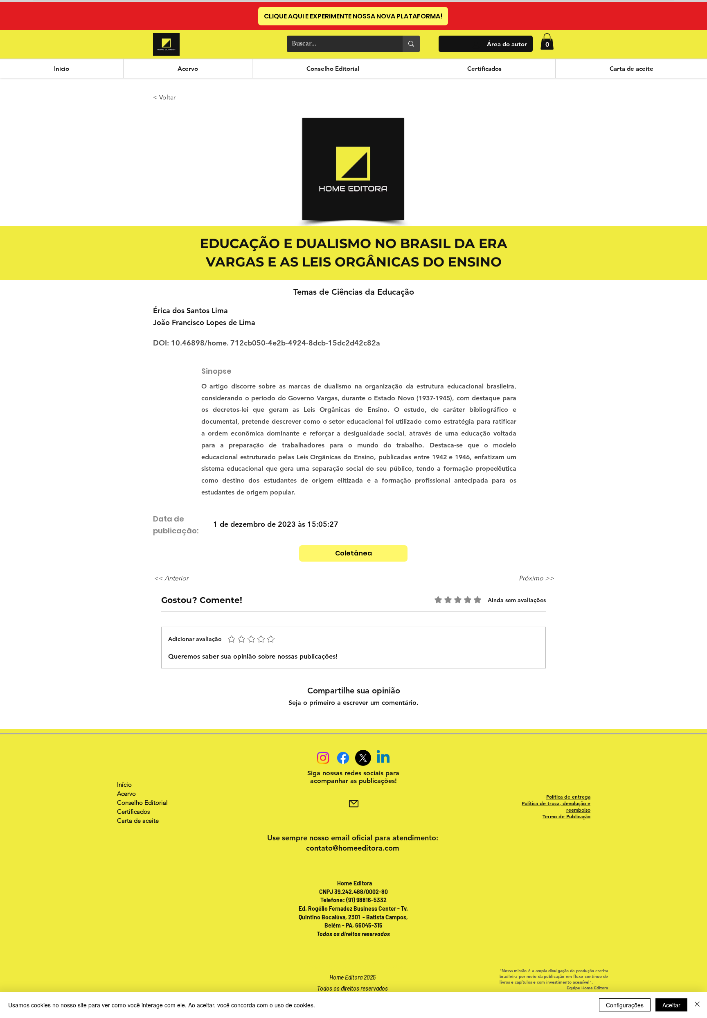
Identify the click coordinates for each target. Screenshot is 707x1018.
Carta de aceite (138, 820)
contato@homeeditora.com (352, 848)
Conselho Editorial (142, 802)
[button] (547, 41)
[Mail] (353, 804)
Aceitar (671, 1005)
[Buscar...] (411, 44)
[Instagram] (323, 758)
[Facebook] (343, 758)
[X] (363, 758)
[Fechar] (697, 1004)
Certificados (133, 811)
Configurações (625, 1005)
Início (124, 784)
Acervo (126, 793)
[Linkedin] (383, 758)
